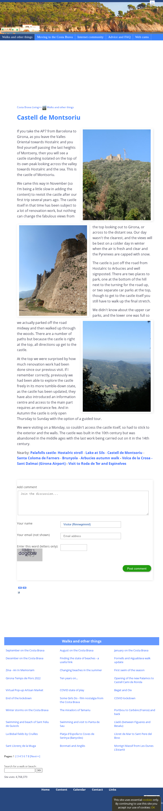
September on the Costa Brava (25, 650)
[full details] (19, 593)
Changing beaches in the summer (81, 670)
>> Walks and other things (56, 107)
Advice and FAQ (119, 37)
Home (45, 789)
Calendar (79, 789)
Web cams (142, 37)
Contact (97, 789)
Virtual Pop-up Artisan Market (24, 690)
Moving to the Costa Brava (55, 37)
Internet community (90, 37)
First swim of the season (129, 670)
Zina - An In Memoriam (20, 670)
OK (153, 807)
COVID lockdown (124, 698)
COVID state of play (72, 690)
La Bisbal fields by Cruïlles (22, 734)
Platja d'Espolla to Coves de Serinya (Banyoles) (77, 736)
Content (61, 789)
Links (112, 789)
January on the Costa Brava (131, 650)
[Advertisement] (90, 73)
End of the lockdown (19, 698)
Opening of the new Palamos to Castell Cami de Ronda (134, 680)
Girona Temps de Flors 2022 (23, 678)
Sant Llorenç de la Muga (21, 746)
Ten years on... (69, 678)
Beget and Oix (123, 690)
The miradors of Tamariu (75, 710)
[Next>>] (35, 756)
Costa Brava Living (28, 107)
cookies (147, 800)
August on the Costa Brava (76, 650)
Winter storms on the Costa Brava (27, 710)
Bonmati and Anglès (72, 746)
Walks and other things (17, 37)
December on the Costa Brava (24, 658)
